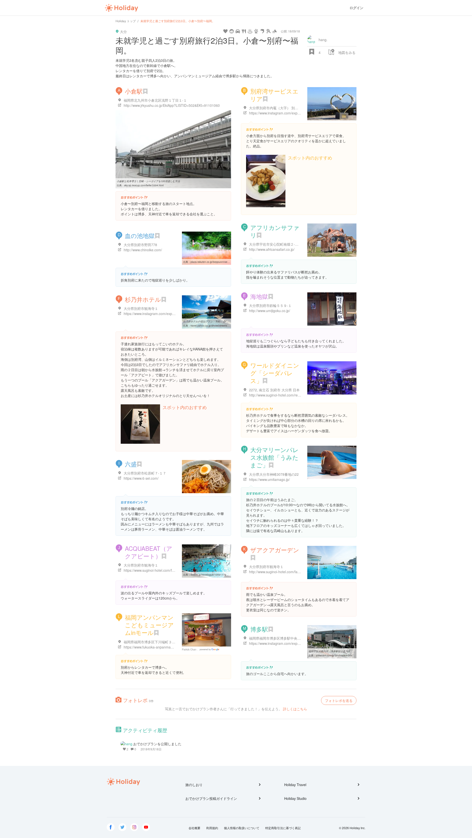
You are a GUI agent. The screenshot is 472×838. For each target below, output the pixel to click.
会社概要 (194, 828)
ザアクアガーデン (274, 549)
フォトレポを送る (339, 700)
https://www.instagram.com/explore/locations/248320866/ (293, 643)
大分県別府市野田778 (140, 244)
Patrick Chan (189, 649)
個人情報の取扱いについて (241, 828)
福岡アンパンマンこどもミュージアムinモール (149, 625)
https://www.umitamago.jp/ (269, 479)
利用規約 (212, 828)
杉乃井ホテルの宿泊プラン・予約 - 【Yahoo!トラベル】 (214, 321)
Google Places (210, 649)
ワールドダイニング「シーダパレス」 (274, 373)
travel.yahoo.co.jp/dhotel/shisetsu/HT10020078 (217, 325)
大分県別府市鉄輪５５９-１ (270, 305)
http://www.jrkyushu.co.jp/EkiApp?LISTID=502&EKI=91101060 (172, 105)
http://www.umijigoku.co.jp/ (269, 310)
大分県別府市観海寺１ (141, 308)
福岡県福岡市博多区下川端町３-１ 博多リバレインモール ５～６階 (175, 641)
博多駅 (259, 629)
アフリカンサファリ (274, 231)
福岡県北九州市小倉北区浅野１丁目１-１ (155, 100)
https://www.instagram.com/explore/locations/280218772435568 (173, 313)
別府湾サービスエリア (274, 95)
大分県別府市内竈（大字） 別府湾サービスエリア (287, 107)
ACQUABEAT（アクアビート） (148, 552)
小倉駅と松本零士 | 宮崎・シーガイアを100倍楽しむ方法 (148, 181)
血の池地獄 (140, 235)
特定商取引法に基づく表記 (283, 828)
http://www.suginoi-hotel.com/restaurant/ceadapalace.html (294, 395)
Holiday (121, 8)
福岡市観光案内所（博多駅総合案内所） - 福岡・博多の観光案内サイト (348, 651)
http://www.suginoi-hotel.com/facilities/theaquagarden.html (294, 571)
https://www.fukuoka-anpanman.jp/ (150, 647)
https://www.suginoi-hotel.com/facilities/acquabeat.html (166, 570)
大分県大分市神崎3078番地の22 (274, 474)
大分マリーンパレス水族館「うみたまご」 (274, 457)
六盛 (131, 463)
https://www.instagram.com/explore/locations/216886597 (293, 113)
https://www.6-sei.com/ (141, 478)
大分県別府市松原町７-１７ (145, 473)
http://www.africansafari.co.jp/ (272, 249)
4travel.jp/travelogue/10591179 (208, 574)
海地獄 (259, 296)
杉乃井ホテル (143, 299)
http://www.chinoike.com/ (143, 249)
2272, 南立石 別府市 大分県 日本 (274, 389)
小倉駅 (134, 91)
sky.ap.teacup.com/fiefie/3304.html (143, 185)
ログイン (356, 8)
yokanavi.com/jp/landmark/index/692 (336, 655)
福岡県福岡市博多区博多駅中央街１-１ (279, 638)
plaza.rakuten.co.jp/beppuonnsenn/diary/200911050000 (223, 262)
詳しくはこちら (295, 708)
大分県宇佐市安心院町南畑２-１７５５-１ (281, 244)
